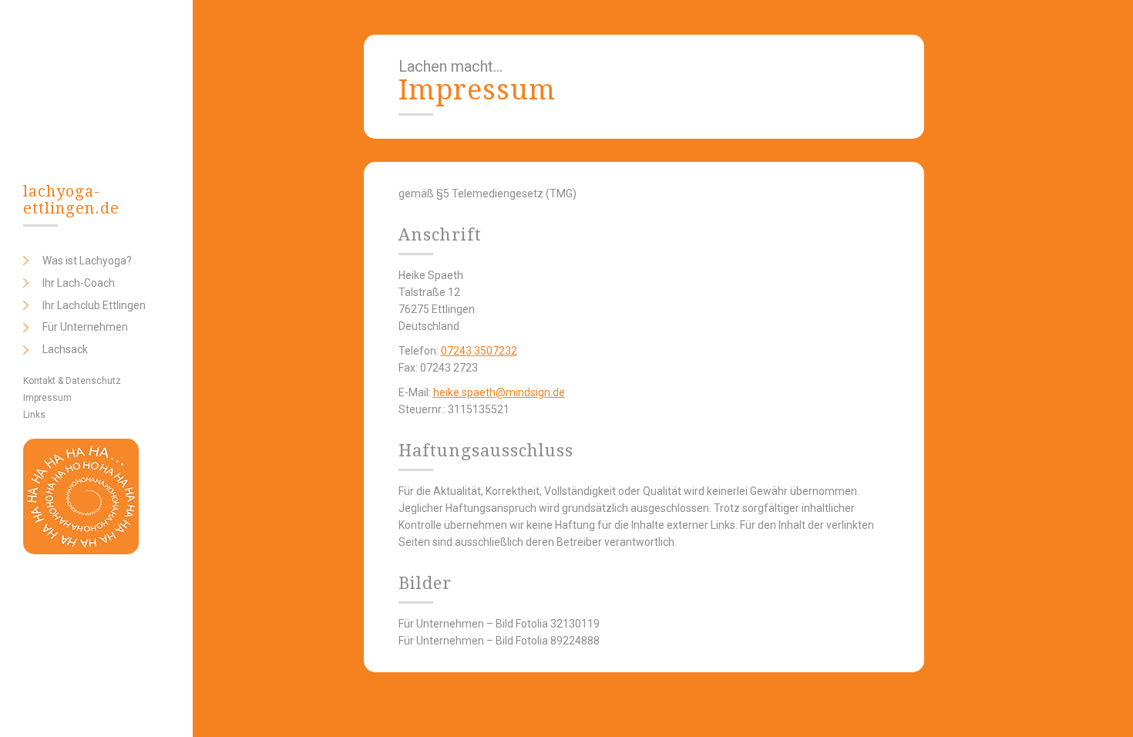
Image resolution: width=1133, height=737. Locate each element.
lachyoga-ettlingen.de (71, 199)
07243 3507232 (479, 351)
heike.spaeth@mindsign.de (499, 392)
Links (34, 414)
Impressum (47, 397)
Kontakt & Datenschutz (72, 380)
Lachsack (65, 349)
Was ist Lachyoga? (87, 260)
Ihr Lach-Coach (78, 283)
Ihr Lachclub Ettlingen (94, 305)
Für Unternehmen (85, 327)
